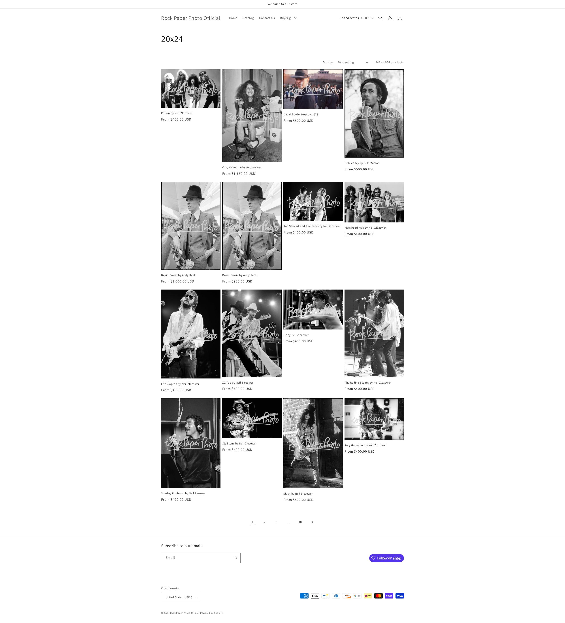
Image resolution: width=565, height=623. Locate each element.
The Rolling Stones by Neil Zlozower (368, 382)
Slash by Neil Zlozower (298, 493)
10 (300, 522)
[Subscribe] (235, 558)
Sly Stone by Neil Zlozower (239, 443)
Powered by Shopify (211, 612)
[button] (380, 18)
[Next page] (312, 522)
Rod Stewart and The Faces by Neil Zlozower (312, 226)
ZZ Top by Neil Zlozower (237, 382)
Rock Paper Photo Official (185, 612)
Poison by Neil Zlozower (176, 113)
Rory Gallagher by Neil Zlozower (365, 445)
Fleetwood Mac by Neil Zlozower (365, 228)
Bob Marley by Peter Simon (362, 163)
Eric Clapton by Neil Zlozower (180, 384)
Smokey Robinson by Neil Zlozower (183, 493)
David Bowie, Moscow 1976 (300, 114)
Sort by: (328, 62)
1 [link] (253, 522)
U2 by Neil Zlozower (296, 335)
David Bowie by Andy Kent (178, 275)
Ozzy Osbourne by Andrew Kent (242, 167)
